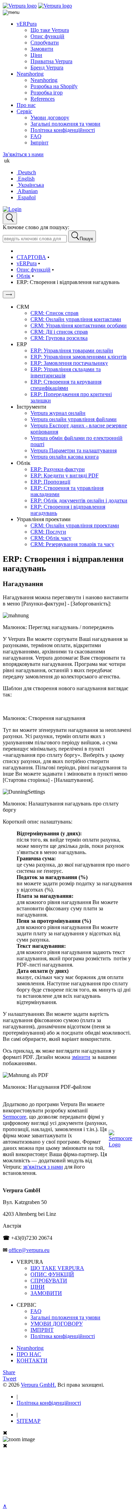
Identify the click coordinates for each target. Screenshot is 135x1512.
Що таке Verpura (49, 30)
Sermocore (14, 1117)
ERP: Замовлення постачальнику (69, 363)
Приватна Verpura (51, 61)
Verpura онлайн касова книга (64, 457)
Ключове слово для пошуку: (36, 227)
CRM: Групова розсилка (59, 338)
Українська (30, 185)
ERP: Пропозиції (50, 482)
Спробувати (44, 42)
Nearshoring (30, 74)
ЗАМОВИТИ (46, 1293)
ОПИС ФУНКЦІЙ (52, 1274)
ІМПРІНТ (42, 1330)
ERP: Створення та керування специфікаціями (65, 385)
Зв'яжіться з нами (23, 154)
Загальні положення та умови (65, 124)
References (42, 99)
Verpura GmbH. (38, 1385)
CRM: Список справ (54, 313)
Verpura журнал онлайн (58, 413)
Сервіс (24, 111)
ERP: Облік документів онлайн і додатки (78, 500)
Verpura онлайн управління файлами (73, 419)
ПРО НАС (29, 1354)
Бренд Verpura (46, 67)
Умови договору (49, 117)
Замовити (41, 49)
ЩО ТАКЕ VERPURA (57, 1268)
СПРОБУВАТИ (48, 1281)
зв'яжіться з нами (43, 1167)
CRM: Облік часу (50, 538)
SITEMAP (28, 1421)
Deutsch (26, 172)
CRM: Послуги (48, 532)
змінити (81, 1057)
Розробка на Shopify (54, 86)
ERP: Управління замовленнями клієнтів (78, 357)
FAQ (36, 136)
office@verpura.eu (29, 1250)
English (26, 179)
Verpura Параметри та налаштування (73, 450)
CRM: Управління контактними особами (78, 325)
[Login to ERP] (12, 209)
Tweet (9, 1378)
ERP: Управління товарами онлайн (71, 350)
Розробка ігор (46, 92)
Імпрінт (39, 142)
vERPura (27, 24)
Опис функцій (47, 36)
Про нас (26, 105)
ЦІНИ (37, 1287)
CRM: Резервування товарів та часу (72, 544)
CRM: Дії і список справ (59, 332)
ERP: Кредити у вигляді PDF (64, 475)
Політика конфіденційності (62, 130)
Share (9, 1372)
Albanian (27, 191)
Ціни (36, 55)
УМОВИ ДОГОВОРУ (56, 1324)
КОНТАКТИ (32, 1360)
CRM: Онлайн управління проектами (74, 525)
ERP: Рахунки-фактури (57, 469)
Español (26, 197)
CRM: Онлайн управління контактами (75, 319)
